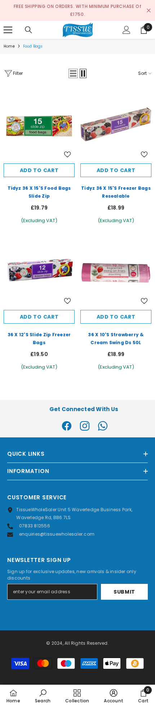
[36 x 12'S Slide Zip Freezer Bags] (39, 270)
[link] (42, 696)
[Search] (28, 30)
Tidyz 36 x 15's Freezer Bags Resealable (116, 192)
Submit (124, 591)
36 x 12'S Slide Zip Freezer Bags (39, 339)
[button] (73, 73)
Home (9, 46)
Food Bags (33, 46)
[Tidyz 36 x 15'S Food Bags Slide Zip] (39, 124)
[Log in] (126, 30)
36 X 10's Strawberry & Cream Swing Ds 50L (115, 339)
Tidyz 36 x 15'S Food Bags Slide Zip (39, 192)
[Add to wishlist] (67, 154)
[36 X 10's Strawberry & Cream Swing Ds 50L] (115, 270)
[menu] (8, 30)
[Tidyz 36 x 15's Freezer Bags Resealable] (115, 124)
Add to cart (39, 170)
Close (148, 10)
